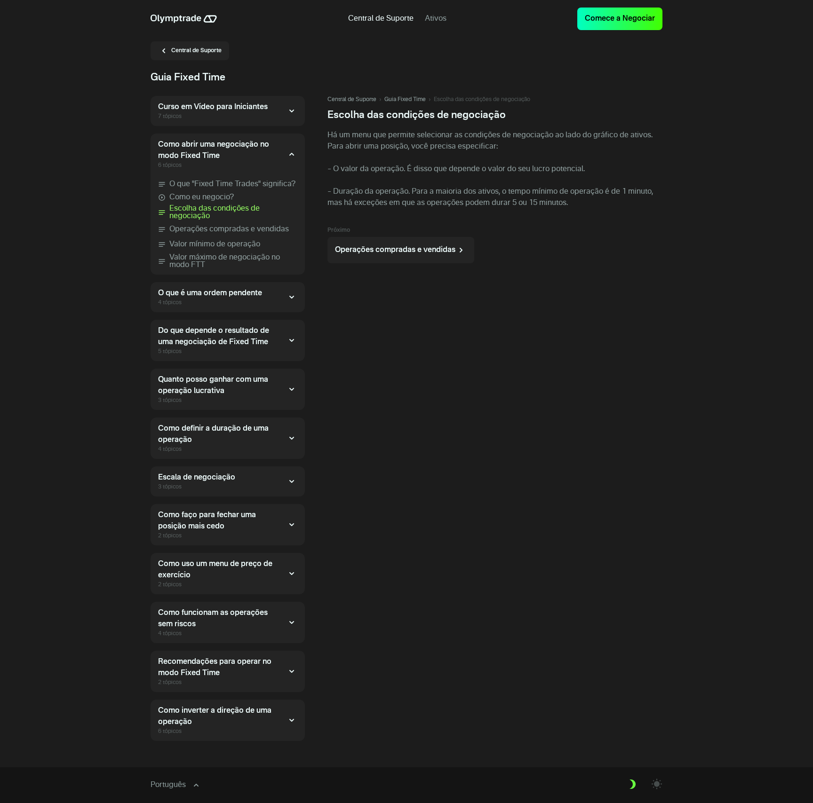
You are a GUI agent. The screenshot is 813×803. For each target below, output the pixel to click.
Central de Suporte (351, 99)
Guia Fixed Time (405, 99)
